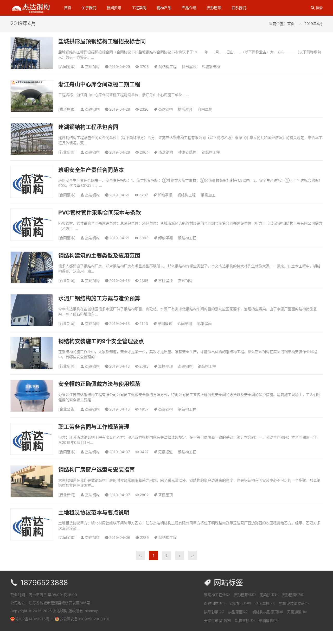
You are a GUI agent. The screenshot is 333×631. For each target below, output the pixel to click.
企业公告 (67, 409)
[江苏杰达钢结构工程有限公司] (30, 7)
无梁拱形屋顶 (217, 620)
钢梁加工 (208, 195)
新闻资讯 (114, 7)
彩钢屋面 (204, 323)
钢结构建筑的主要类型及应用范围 (99, 255)
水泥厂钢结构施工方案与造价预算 (99, 298)
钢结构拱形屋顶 (267, 612)
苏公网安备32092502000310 (84, 619)
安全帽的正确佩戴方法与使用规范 (99, 384)
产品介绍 (189, 7)
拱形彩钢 (214, 612)
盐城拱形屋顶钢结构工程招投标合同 (102, 41)
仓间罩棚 (205, 109)
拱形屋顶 (214, 7)
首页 (67, 7)
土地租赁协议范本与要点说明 (93, 512)
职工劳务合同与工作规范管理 (93, 427)
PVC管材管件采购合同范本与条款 (99, 212)
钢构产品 (164, 7)
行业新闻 (67, 152)
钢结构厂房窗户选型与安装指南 (96, 469)
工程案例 (139, 7)
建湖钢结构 (187, 152)
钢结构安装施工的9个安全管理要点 (101, 341)
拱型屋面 (238, 612)
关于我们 (89, 7)
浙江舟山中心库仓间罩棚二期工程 (99, 84)
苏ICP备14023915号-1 (34, 619)
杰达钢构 (165, 109)
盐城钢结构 (211, 66)
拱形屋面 (292, 594)
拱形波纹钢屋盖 (294, 603)
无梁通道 (165, 452)
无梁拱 (269, 594)
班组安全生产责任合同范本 (91, 170)
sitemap (92, 611)
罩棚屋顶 (165, 280)
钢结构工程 (167, 66)
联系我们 (239, 7)
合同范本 (67, 66)
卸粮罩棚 (165, 195)
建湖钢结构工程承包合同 (88, 127)
